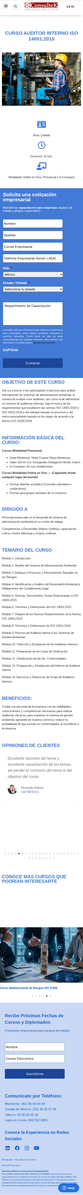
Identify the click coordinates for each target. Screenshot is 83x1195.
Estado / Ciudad (16, 283)
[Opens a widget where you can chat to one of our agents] (68, 1188)
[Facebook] (17, 1148)
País (7, 268)
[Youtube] (36, 1148)
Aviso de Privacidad (10, 1165)
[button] (6, 6)
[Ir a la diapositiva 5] (46, 996)
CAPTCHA (10, 350)
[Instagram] (27, 1148)
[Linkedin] (7, 1148)
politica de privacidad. (44, 342)
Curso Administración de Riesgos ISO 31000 (28, 988)
